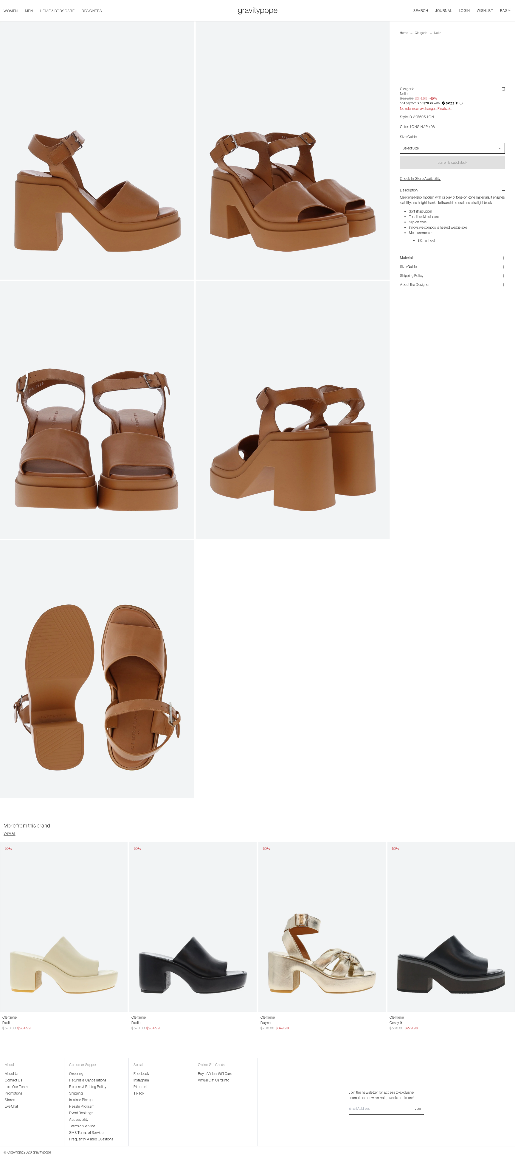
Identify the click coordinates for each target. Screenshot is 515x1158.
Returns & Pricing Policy (87, 1086)
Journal (443, 10)
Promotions (13, 1093)
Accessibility (79, 1119)
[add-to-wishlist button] (503, 89)
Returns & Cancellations (87, 1080)
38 (29, 1023)
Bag (505, 10)
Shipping (76, 1093)
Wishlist (485, 10)
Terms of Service (82, 1126)
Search (420, 10)
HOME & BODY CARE (57, 11)
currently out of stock (452, 162)
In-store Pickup (81, 1100)
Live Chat (11, 1106)
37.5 (21, 1023)
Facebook (141, 1073)
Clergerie (421, 33)
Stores (10, 1100)
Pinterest (141, 1086)
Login (464, 10)
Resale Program (81, 1106)
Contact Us (13, 1080)
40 (196, 1023)
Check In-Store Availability (420, 178)
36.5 (5, 1023)
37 (13, 1023)
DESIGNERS (92, 11)
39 (44, 1023)
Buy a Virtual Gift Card (215, 1073)
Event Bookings (81, 1113)
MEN (29, 11)
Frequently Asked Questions (91, 1139)
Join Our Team (16, 1086)
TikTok (139, 1093)
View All (9, 833)
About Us (12, 1073)
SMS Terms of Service (86, 1132)
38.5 (36, 1023)
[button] (452, 103)
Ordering (76, 1073)
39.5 (52, 1023)
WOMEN (11, 11)
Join (418, 1108)
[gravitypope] (257, 11)
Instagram (141, 1080)
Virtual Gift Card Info (213, 1080)
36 (133, 1023)
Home (404, 33)
